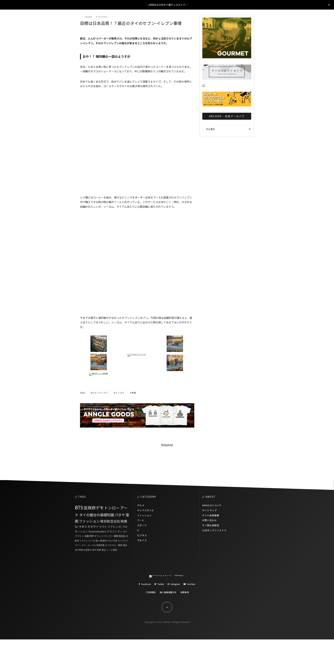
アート (140, 520)
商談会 (122, 536)
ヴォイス (142, 540)
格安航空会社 (110, 521)
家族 (99, 549)
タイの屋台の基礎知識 (96, 514)
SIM (76, 549)
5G (94, 540)
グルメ (140, 505)
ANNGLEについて (211, 505)
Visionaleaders (97, 531)
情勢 (116, 536)
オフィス (99, 536)
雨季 (91, 536)
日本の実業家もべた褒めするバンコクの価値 (116, 459)
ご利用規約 (150, 592)
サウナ (103, 526)
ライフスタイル (145, 510)
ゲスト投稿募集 (210, 515)
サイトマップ (209, 510)
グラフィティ (114, 531)
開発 (120, 545)
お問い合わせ (209, 520)
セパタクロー (111, 545)
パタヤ (119, 514)
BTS (79, 507)
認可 (94, 549)
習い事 (99, 540)
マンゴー (108, 536)
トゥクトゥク (85, 540)
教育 (77, 540)
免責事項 (184, 592)
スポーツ (142, 525)
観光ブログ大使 (110, 540)
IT (138, 530)
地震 (86, 536)
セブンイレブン (100, 392)
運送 (125, 545)
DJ (76, 526)
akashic (88, 16)
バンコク (120, 392)
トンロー (112, 507)
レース (109, 549)
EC (120, 526)
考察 (81, 549)
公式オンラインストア (214, 530)
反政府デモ (94, 508)
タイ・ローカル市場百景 (93, 545)
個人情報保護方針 (168, 592)
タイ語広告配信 (210, 525)
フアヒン (113, 526)
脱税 (115, 549)
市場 (134, 392)
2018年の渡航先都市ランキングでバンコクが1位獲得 (235, 459)
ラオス (83, 526)
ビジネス (142, 535)
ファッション (89, 521)
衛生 (104, 549)
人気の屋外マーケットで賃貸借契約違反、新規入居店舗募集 (176, 459)
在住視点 (87, 549)
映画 (124, 521)
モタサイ (93, 526)
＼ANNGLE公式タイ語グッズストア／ (167, 4)
